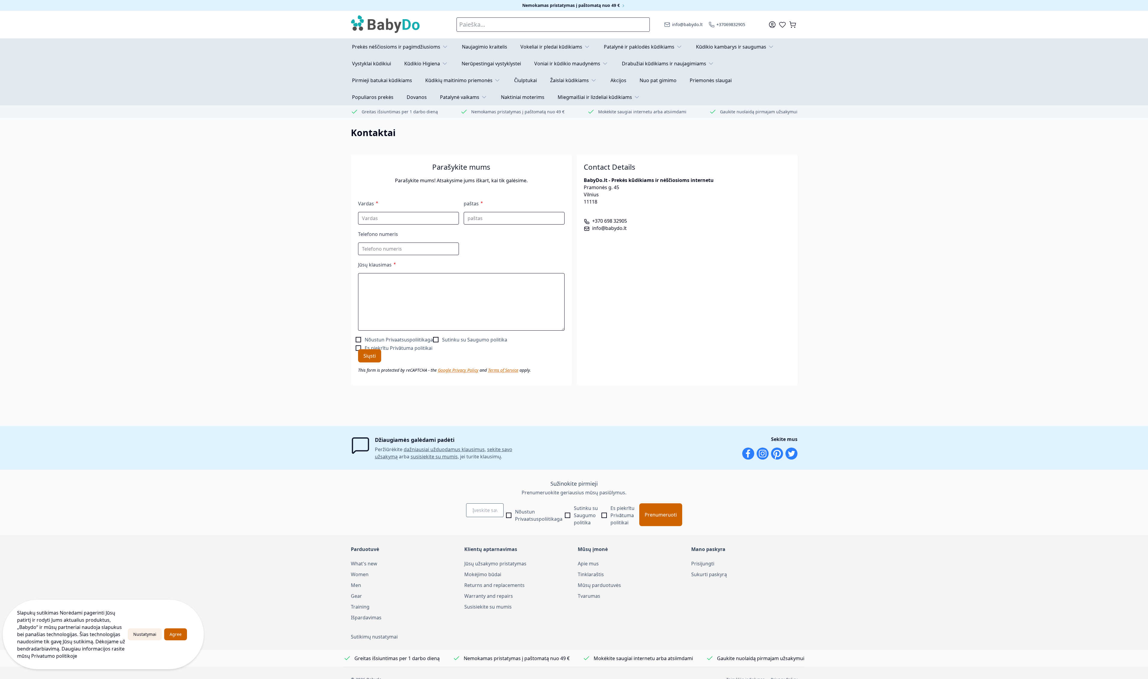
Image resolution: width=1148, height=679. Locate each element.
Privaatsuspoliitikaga (409, 339)
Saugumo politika (487, 339)
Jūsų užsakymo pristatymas (495, 563)
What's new (364, 563)
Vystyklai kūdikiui (371, 63)
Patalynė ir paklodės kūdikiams (639, 46)
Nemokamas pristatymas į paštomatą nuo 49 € (571, 5)
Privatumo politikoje (54, 656)
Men (356, 585)
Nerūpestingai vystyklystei (491, 63)
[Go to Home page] (385, 24)
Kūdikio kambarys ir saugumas (731, 46)
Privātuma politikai (411, 348)
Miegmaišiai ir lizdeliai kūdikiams (595, 97)
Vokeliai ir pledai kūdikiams (551, 46)
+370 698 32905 (609, 221)
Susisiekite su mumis (488, 606)
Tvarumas (589, 596)
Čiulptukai (525, 80)
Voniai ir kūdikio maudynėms (567, 63)
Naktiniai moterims (522, 97)
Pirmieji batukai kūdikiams (382, 80)
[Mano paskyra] (772, 24)
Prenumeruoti (661, 514)
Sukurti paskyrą (709, 574)
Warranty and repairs (488, 596)
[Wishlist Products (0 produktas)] (782, 24)
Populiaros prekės (372, 97)
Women (360, 574)
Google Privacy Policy (458, 370)
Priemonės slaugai (711, 80)
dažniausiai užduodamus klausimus (444, 449)
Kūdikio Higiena (422, 63)
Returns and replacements (494, 585)
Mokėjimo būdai (482, 574)
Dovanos (417, 97)
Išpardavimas (366, 617)
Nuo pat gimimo (658, 80)
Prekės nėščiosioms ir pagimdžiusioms (396, 46)
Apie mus (588, 563)
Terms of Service (503, 370)
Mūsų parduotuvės (599, 585)
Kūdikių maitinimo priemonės (459, 80)
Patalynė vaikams (459, 97)
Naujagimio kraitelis (484, 46)
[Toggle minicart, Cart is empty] (792, 24)
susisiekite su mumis (434, 456)
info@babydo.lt (609, 228)
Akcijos (618, 80)
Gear (356, 596)
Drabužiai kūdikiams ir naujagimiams (664, 63)
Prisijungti (702, 563)
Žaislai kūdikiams (569, 80)
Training (360, 606)
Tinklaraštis (591, 574)
